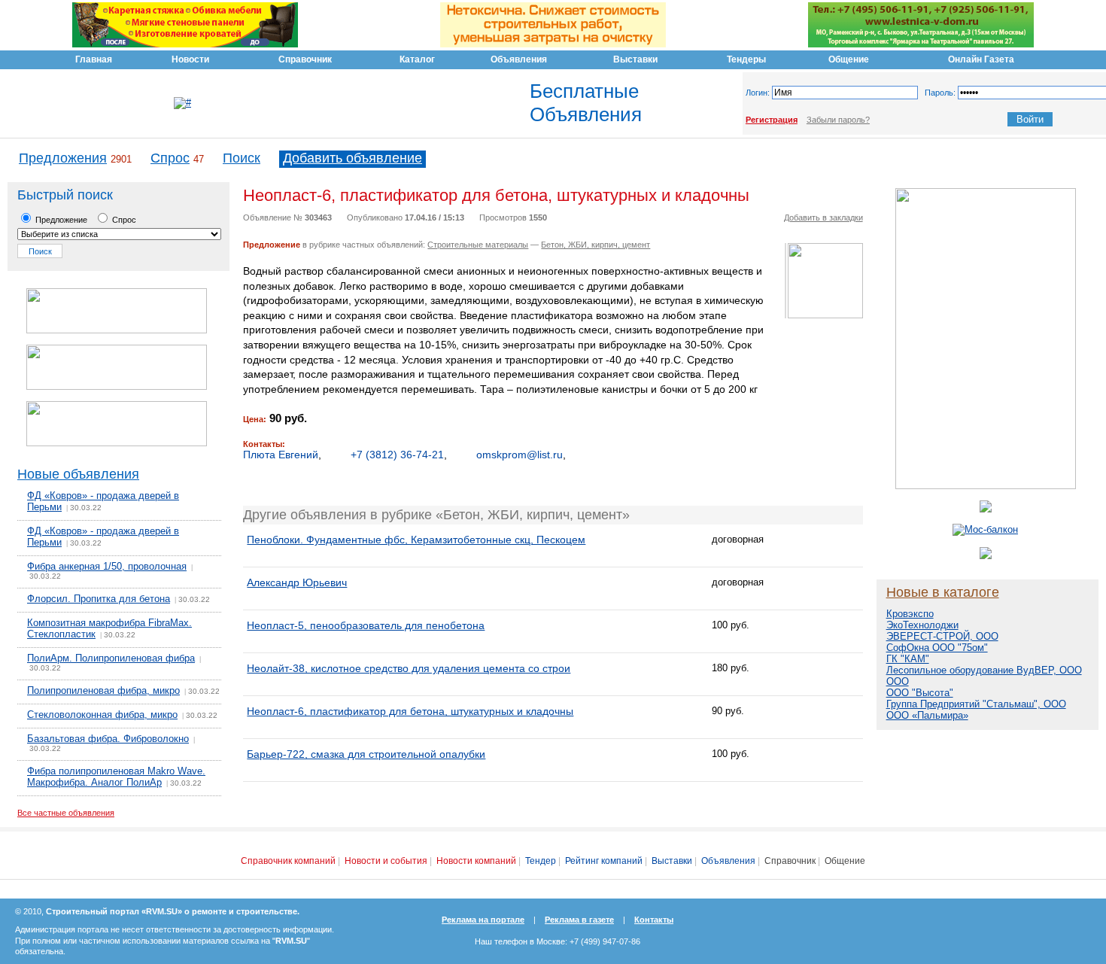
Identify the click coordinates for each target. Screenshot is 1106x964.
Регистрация (772, 119)
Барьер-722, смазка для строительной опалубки (366, 754)
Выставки (672, 861)
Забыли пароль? (838, 119)
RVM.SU (291, 940)
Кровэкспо (910, 613)
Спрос (170, 158)
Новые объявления (78, 474)
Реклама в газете (579, 919)
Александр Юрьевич (297, 582)
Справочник (790, 861)
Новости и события (386, 861)
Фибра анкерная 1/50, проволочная (107, 566)
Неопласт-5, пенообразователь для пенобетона (366, 625)
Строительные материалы (477, 244)
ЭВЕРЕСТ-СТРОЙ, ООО (942, 636)
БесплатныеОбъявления (586, 103)
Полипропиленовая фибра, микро (103, 690)
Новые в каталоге (942, 592)
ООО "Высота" (919, 692)
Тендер (540, 861)
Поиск (241, 158)
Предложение (60, 219)
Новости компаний (476, 861)
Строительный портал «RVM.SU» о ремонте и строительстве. (172, 911)
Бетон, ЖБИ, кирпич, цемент (595, 244)
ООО (897, 681)
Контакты (653, 919)
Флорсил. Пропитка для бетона (98, 598)
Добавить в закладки (823, 217)
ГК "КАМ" (907, 658)
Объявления (728, 861)
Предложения (63, 158)
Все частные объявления (65, 812)
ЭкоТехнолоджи (922, 625)
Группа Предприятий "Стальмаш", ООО (976, 704)
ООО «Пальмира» (927, 715)
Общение (845, 861)
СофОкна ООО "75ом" (937, 647)
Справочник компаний (288, 861)
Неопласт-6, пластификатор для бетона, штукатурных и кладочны (410, 711)
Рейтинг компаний (604, 861)
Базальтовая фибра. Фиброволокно (108, 738)
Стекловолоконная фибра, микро (102, 714)
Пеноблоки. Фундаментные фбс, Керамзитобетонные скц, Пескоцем (416, 540)
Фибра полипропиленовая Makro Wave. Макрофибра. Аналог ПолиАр (116, 776)
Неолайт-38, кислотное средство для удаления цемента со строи (408, 668)
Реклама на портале (483, 919)
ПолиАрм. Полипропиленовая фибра (111, 658)
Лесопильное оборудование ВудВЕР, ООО (984, 670)
